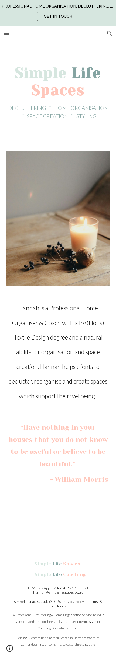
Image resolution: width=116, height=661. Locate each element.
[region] (58, 13)
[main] (58, 92)
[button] (6, 33)
